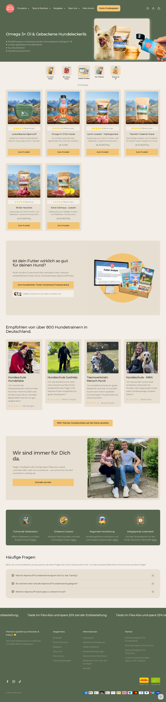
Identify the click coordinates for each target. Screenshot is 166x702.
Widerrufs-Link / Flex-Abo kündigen (95, 662)
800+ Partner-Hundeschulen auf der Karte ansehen (83, 423)
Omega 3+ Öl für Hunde (63, 134)
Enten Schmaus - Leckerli (63, 208)
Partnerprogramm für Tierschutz (135, 651)
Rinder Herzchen (24, 208)
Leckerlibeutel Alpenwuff (24, 134)
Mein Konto (88, 8)
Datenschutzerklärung (94, 642)
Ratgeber (58, 8)
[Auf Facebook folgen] (7, 681)
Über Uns (72, 8)
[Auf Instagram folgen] (13, 681)
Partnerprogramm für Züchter (139, 645)
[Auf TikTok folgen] (20, 681)
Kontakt (86, 668)
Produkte (22, 8)
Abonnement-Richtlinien (95, 656)
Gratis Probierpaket (108, 8)
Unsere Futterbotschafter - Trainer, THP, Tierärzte (138, 659)
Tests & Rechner (40, 8)
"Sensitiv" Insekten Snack (142, 134)
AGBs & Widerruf (91, 647)
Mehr (33, 540)
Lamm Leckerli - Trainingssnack (102, 134)
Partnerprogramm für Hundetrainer (135, 639)
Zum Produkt (24, 152)
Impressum (88, 638)
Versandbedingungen (93, 651)
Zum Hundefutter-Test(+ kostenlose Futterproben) (43, 285)
